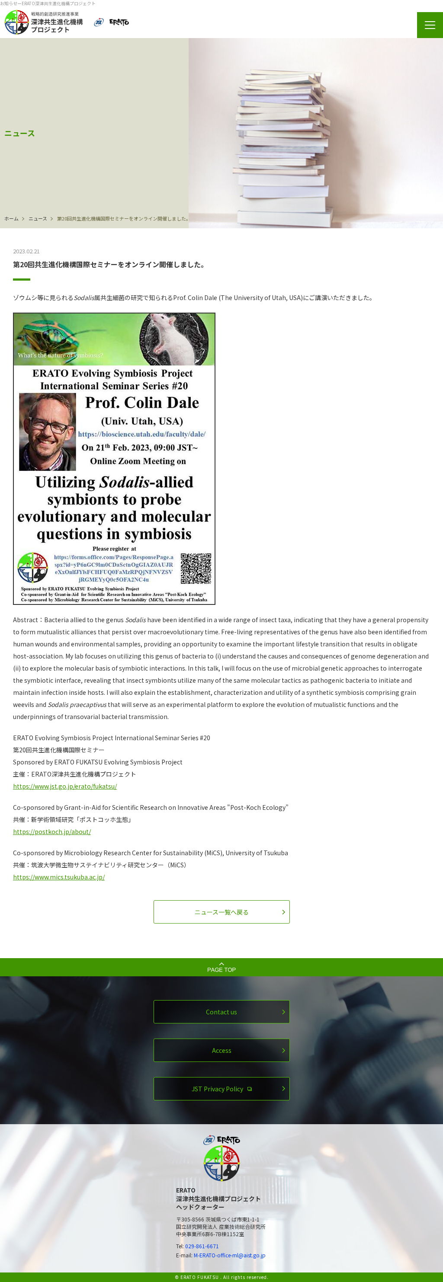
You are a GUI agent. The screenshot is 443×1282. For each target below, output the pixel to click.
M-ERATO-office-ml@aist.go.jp (230, 1255)
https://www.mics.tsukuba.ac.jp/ (59, 877)
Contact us (221, 1011)
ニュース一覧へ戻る (222, 912)
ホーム (11, 218)
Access (221, 1050)
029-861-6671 (202, 1246)
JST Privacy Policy (217, 1088)
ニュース (38, 218)
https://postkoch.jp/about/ (52, 831)
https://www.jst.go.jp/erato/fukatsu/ (65, 786)
